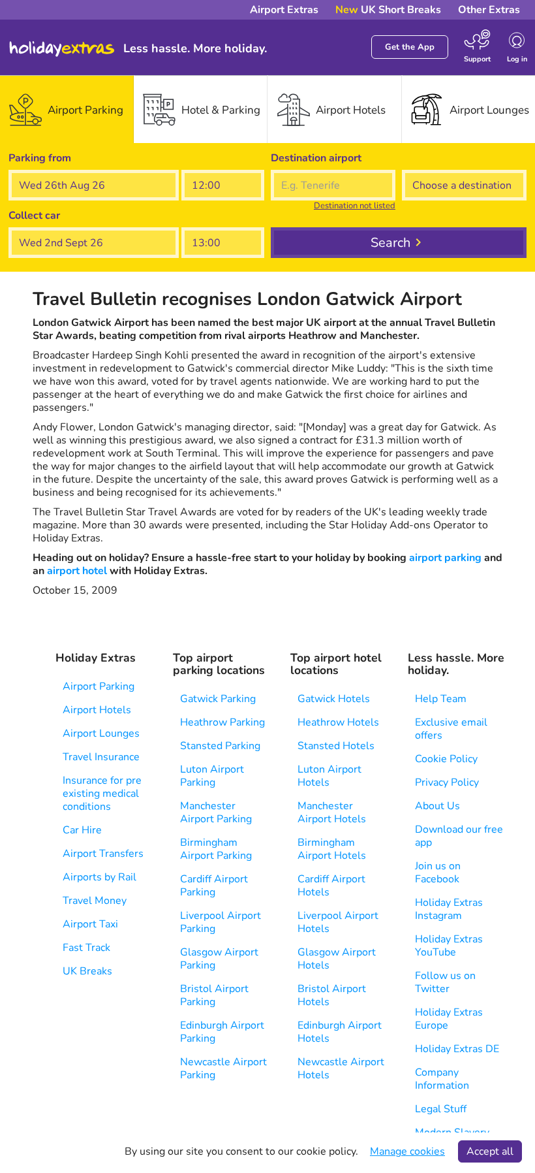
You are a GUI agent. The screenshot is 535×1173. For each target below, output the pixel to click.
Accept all (489, 1151)
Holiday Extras (62, 49)
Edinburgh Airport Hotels (340, 1032)
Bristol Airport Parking (214, 995)
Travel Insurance (101, 756)
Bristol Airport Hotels (332, 995)
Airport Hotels (97, 709)
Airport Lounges (101, 733)
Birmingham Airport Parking (216, 849)
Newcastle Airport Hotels (341, 1068)
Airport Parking (98, 686)
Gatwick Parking (218, 698)
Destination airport (316, 158)
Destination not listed (354, 206)
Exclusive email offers (451, 729)
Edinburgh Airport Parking (222, 1032)
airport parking (445, 558)
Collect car (34, 215)
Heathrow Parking (222, 722)
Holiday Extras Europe (449, 1019)
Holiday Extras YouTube (449, 946)
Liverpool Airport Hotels (338, 922)
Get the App (410, 47)
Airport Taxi (90, 924)
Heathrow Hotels (338, 722)
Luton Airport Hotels (329, 776)
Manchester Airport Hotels (332, 812)
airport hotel (77, 571)
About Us (437, 805)
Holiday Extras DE (457, 1048)
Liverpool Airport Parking (220, 922)
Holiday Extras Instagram (449, 909)
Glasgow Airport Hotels (337, 959)
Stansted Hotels (336, 745)
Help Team (440, 698)
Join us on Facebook (438, 873)
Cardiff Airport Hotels (331, 886)
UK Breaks (87, 971)
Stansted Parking (220, 745)
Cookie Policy (446, 758)
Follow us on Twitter (445, 982)
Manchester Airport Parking (216, 812)
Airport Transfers (103, 853)
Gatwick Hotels (334, 698)
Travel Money (95, 900)
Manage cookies (407, 1151)
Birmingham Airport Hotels (332, 849)
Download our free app (459, 836)
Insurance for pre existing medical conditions (102, 793)
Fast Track (86, 947)
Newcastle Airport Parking (223, 1068)
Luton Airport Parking (212, 776)
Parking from (39, 158)
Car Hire (82, 830)
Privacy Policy (447, 782)
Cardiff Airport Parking (214, 886)
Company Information (442, 1079)
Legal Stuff (440, 1109)
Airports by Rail (99, 877)
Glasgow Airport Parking (219, 959)
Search (390, 242)
